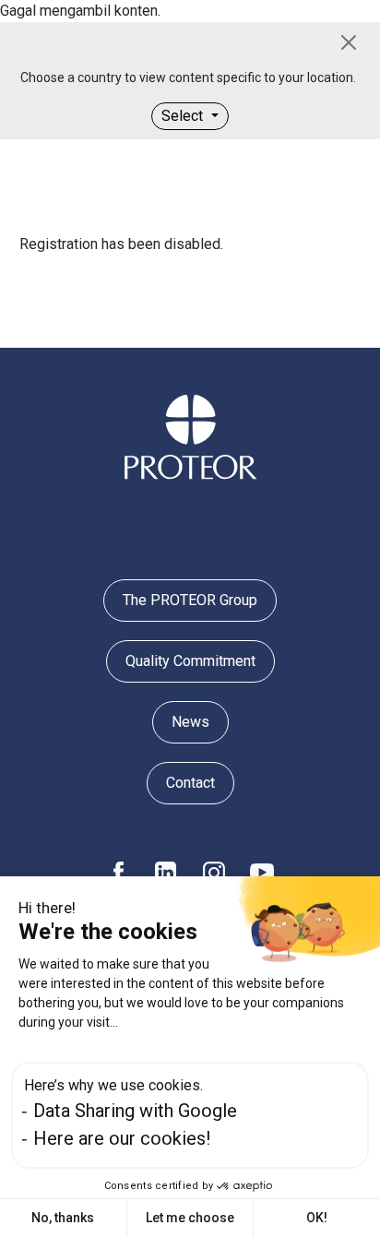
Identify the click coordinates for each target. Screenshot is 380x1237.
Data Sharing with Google (135, 1111)
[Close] (349, 42)
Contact (190, 782)
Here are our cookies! (121, 1138)
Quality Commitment (190, 661)
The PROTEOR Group (190, 600)
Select (184, 116)
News (190, 722)
